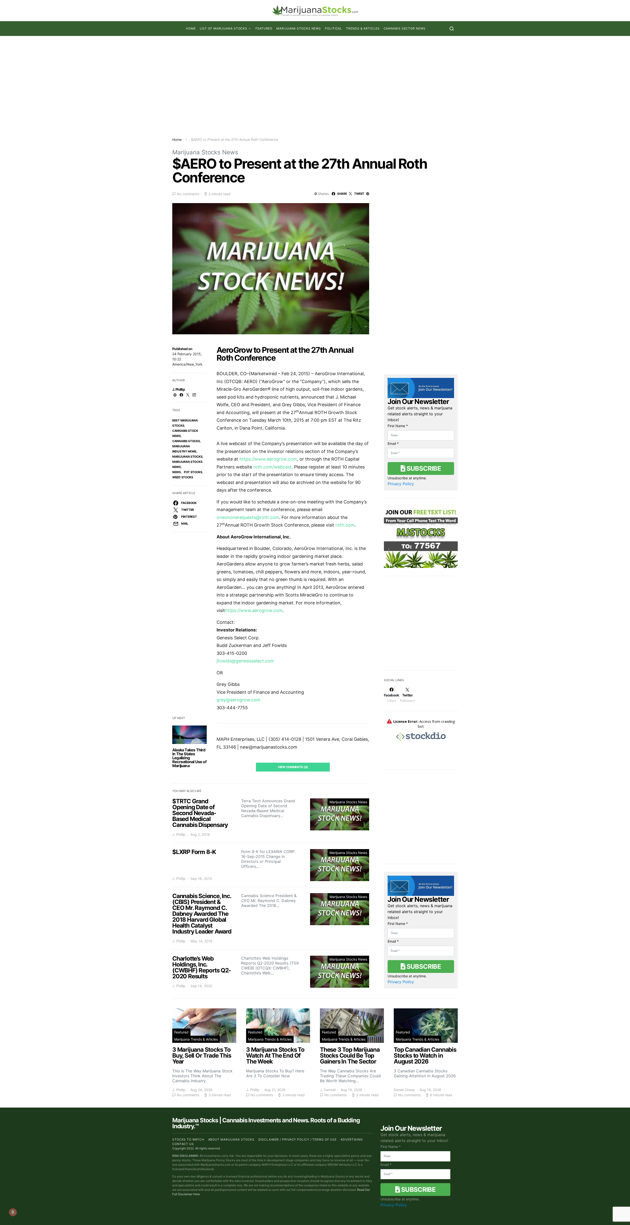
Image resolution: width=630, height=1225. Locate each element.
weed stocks (182, 477)
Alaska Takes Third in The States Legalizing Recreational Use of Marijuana (189, 757)
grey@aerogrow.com (238, 699)
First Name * (398, 426)
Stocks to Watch (188, 1139)
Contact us (183, 1144)
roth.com (345, 525)
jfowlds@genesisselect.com (245, 660)
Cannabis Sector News (404, 28)
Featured (263, 28)
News (176, 472)
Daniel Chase (404, 1090)
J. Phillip (178, 389)
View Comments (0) (293, 767)
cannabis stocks (186, 441)
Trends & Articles (362, 28)
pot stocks (193, 472)
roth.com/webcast (272, 466)
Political (333, 28)
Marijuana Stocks (187, 456)
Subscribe (423, 468)
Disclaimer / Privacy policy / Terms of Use (297, 1139)
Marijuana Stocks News (298, 28)
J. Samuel (328, 1090)
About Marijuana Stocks (231, 1139)
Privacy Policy (401, 483)
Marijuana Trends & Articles (196, 1039)
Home (191, 28)
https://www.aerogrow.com (268, 459)
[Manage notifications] (13, 1212)
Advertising (352, 1139)
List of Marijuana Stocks (224, 28)
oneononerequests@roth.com (248, 517)
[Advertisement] (315, 86)
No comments (188, 194)
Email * (393, 443)
